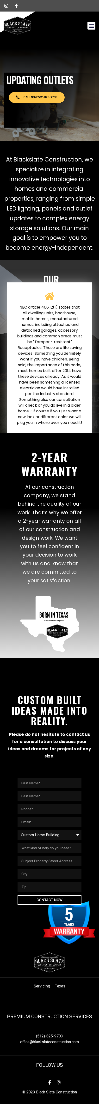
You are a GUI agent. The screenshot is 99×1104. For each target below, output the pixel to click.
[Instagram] (58, 1082)
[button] (91, 26)
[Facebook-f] (49, 1082)
